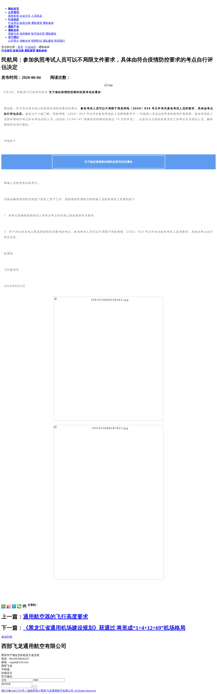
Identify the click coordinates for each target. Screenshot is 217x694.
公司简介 (13, 40)
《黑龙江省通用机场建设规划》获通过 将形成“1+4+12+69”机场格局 (104, 628)
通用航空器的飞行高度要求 (55, 616)
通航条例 (48, 23)
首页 (20, 47)
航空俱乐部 (38, 33)
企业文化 (25, 15)
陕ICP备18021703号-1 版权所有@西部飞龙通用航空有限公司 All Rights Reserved (48, 690)
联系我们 (59, 40)
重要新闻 (13, 15)
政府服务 (25, 33)
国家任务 (13, 33)
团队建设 (48, 40)
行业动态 (30, 47)
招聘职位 (36, 40)
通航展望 (36, 23)
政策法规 (25, 23)
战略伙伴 (25, 40)
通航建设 (50, 33)
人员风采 (36, 15)
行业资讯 (13, 23)
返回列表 (6, 636)
